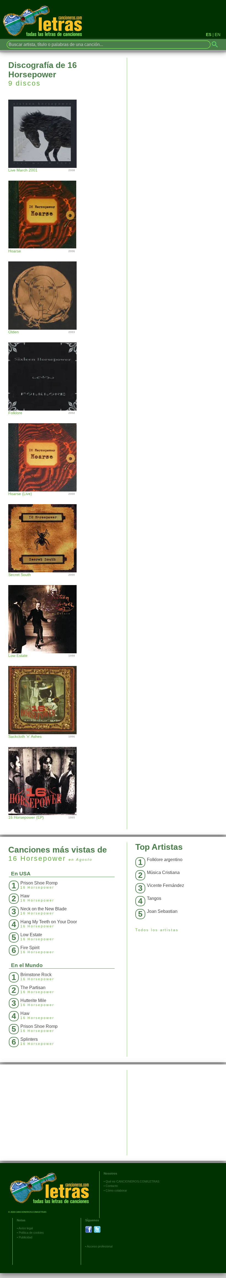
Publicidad (25, 1237)
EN (217, 34)
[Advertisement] (176, 1108)
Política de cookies (31, 1232)
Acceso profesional (99, 1246)
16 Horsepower (37, 858)
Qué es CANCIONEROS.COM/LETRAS (132, 1181)
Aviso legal (25, 1228)
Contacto (112, 1185)
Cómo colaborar (116, 1190)
